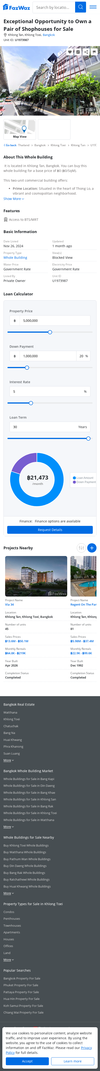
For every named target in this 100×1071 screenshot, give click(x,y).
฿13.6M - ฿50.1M (16, 641)
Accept (27, 1061)
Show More (12, 198)
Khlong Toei (11, 719)
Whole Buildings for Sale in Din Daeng (29, 786)
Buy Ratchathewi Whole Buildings (26, 879)
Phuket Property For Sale (20, 985)
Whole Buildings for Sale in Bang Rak (28, 806)
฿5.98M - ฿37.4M (82, 641)
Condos (8, 912)
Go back (11, 145)
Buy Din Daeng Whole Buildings (25, 866)
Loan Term (18, 417)
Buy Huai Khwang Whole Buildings (27, 886)
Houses (8, 939)
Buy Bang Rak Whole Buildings (24, 873)
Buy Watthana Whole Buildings (24, 852)
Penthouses (11, 918)
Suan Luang (11, 753)
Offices (8, 946)
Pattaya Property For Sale (21, 992)
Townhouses (12, 925)
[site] (16, 7)
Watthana (10, 712)
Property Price (21, 311)
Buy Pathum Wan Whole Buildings (26, 859)
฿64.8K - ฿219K (15, 653)
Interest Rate (20, 382)
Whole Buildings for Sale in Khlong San (29, 799)
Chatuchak (10, 726)
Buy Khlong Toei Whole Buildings (26, 845)
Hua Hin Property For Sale (21, 999)
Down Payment (22, 346)
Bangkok (49, 35)
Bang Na (9, 733)
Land (6, 953)
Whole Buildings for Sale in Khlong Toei (30, 813)
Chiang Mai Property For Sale (23, 1012)
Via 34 (9, 604)
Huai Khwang (12, 740)
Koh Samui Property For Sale (23, 1006)
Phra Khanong (13, 746)
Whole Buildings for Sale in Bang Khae (29, 792)
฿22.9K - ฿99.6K (81, 653)
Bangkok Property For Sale (21, 978)
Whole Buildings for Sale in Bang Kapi (28, 779)
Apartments (11, 932)
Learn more (73, 1061)
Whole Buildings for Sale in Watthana (28, 820)
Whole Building (15, 257)
